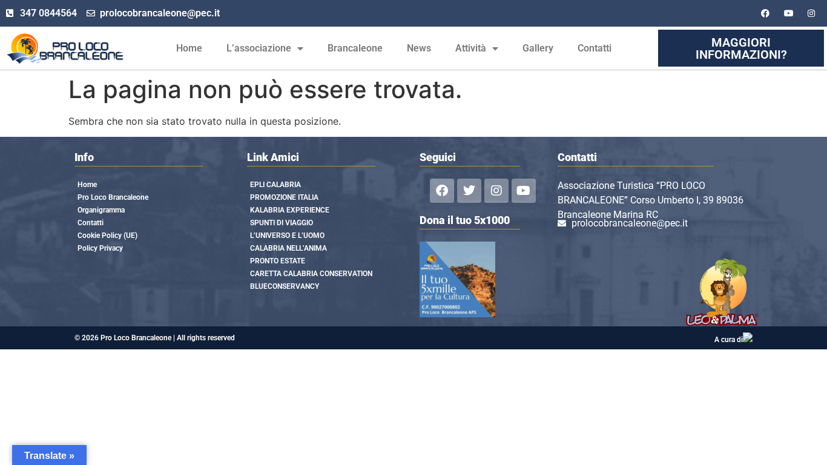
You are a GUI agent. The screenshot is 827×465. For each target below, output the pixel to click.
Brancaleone (355, 48)
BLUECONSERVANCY (284, 286)
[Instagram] (496, 191)
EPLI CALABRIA (275, 184)
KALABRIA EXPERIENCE (289, 210)
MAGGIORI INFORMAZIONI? (741, 48)
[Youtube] (524, 191)
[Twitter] (469, 191)
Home (189, 48)
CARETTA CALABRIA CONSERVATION (311, 273)
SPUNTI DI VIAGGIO (281, 223)
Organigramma (101, 210)
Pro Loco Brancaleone (112, 197)
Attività (470, 48)
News (419, 48)
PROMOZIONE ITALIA (284, 197)
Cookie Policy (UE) (107, 235)
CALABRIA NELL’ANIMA (288, 248)
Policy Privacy (100, 248)
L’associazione (258, 48)
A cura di (728, 339)
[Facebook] (442, 191)
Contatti (594, 48)
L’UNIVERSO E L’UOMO (287, 235)
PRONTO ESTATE (277, 261)
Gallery (537, 48)
